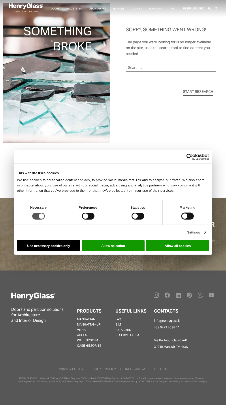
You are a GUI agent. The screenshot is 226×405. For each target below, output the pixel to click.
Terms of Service (193, 381)
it (216, 8)
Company (137, 8)
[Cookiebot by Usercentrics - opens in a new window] (189, 157)
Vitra (81, 330)
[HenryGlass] (26, 7)
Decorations (97, 8)
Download (156, 8)
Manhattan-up (89, 324)
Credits (160, 369)
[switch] (88, 216)
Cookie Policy (104, 369)
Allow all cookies (178, 245)
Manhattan (86, 319)
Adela (82, 335)
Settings (193, 232)
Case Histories (89, 346)
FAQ (118, 319)
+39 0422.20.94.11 (167, 327)
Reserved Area (127, 335)
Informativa (135, 369)
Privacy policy (71, 369)
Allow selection (113, 245)
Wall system (74, 8)
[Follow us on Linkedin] (178, 296)
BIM (118, 324)
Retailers (123, 330)
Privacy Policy (173, 381)
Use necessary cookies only (48, 245)
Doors (55, 8)
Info (172, 8)
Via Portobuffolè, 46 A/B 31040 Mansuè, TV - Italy (171, 343)
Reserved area (193, 8)
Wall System (87, 340)
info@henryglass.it (167, 321)
